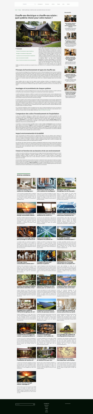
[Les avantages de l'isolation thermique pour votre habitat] (66, 352)
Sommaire (19, 49)
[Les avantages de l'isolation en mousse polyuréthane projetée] (66, 304)
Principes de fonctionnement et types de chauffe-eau (25, 51)
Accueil (16, 10)
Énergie (58, 4)
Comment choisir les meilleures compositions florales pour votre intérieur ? (70, 76)
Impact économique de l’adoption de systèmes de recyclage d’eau (44, 239)
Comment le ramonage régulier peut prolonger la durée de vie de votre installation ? (26, 239)
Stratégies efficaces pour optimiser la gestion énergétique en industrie (44, 263)
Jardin (63, 4)
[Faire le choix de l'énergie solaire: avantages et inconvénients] (26, 376)
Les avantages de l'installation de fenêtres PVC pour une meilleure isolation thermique (46, 360)
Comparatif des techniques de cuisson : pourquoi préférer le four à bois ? (26, 336)
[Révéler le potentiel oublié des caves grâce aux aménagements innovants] (70, 52)
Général (68, 4)
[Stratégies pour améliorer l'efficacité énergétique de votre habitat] (26, 304)
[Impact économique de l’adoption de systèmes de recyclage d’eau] (46, 231)
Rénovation (47, 4)
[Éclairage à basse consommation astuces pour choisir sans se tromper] (26, 255)
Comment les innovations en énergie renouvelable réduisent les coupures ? (26, 215)
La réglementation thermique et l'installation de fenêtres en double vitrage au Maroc (26, 360)
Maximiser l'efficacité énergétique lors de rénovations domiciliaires (66, 191)
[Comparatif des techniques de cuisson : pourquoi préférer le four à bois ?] (26, 328)
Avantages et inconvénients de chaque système (24, 53)
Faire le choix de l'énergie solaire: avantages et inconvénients (24, 384)
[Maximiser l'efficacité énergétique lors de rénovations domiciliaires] (66, 183)
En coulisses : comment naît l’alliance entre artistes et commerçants (70, 42)
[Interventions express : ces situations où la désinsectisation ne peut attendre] (70, 18)
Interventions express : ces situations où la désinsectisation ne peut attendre (70, 25)
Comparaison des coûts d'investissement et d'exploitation (25, 55)
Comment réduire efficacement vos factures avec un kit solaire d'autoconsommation (66, 287)
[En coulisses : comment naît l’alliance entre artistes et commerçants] (70, 36)
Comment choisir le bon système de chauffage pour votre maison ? (70, 93)
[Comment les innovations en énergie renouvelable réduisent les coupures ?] (26, 207)
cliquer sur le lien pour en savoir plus (44, 110)
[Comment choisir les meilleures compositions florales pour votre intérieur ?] (70, 69)
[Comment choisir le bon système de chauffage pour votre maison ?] (70, 87)
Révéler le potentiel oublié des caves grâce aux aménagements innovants (70, 58)
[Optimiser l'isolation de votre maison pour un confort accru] (46, 280)
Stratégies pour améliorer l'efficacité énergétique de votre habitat (26, 311)
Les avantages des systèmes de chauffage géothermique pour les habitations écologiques (66, 336)
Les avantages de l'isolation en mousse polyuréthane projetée (66, 311)
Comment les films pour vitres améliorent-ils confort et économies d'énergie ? (46, 215)
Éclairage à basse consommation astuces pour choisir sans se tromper (25, 263)
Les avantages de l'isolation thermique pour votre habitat (66, 359)
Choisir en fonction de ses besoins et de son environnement (26, 60)
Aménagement (40, 4)
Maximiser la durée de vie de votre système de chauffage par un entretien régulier (46, 191)
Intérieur (53, 4)
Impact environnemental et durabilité (22, 58)
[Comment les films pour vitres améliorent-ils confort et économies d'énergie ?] (46, 207)
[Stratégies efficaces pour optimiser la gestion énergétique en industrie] (46, 255)
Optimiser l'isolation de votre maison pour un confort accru (46, 286)
